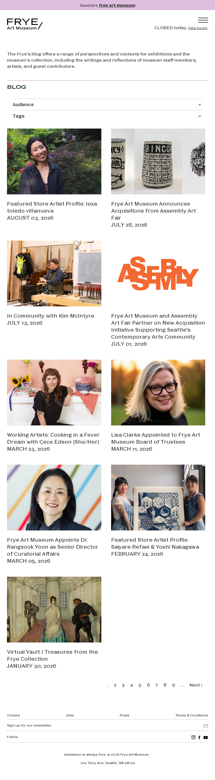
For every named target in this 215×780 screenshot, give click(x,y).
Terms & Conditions (191, 715)
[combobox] (107, 104)
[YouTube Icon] (205, 737)
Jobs (70, 715)
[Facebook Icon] (199, 737)
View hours (197, 28)
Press (124, 715)
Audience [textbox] (23, 104)
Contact (13, 715)
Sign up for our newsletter (29, 725)
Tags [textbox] (19, 115)
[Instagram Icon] (193, 737)
